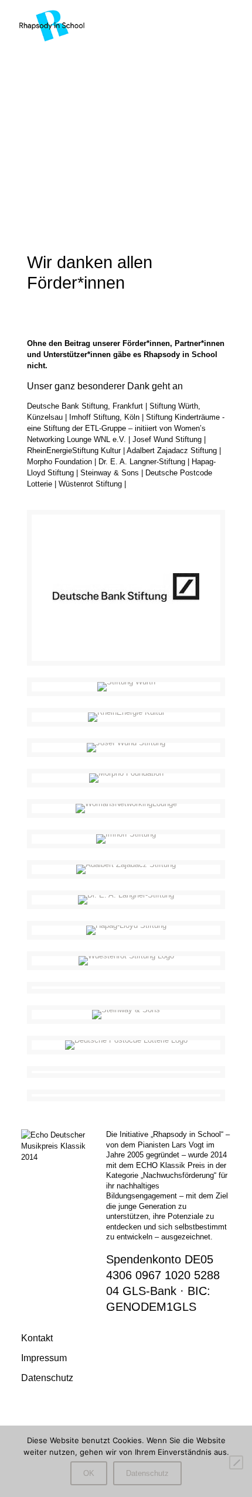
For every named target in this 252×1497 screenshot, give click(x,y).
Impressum (44, 1357)
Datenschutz (47, 1377)
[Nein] (236, 1462)
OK (88, 1473)
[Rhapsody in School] (51, 24)
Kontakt (37, 1337)
